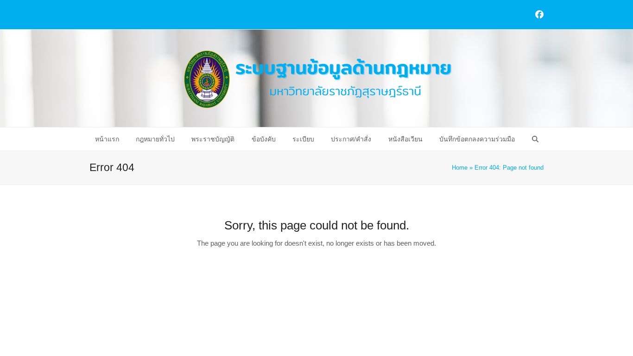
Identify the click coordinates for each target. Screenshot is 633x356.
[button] (534, 139)
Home (460, 167)
